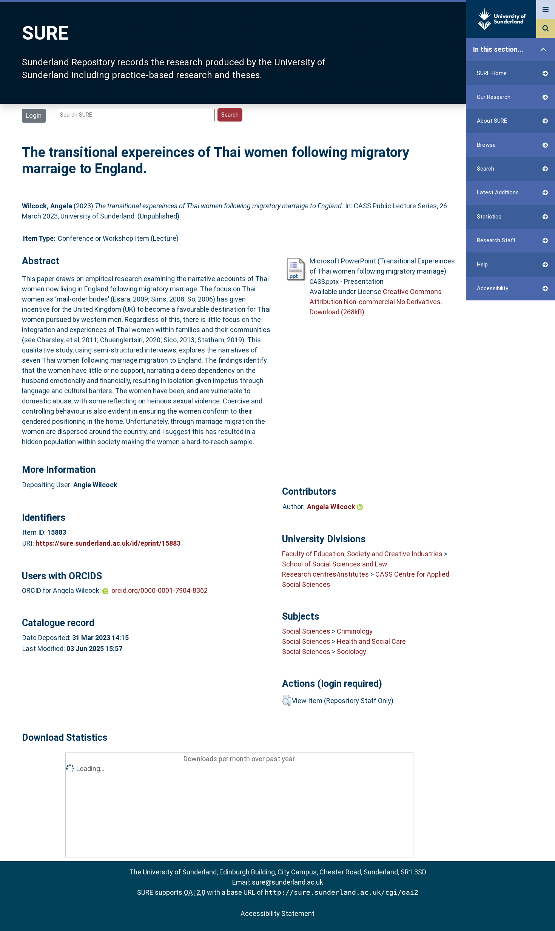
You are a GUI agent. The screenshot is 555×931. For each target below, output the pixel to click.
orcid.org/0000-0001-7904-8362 (159, 590)
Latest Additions (498, 192)
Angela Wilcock (332, 507)
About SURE (492, 120)
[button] (286, 700)
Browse (486, 145)
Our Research (493, 97)
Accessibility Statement (277, 913)
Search (485, 168)
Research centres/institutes (325, 574)
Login (34, 115)
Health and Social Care (371, 641)
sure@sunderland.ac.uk (287, 882)
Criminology (355, 631)
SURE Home (492, 73)
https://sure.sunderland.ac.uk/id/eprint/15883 (107, 543)
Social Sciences (306, 631)
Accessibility (492, 288)
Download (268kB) (337, 312)
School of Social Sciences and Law (334, 564)
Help (482, 264)
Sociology (351, 652)
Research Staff (496, 240)
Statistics (489, 216)
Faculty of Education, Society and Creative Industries (362, 554)
